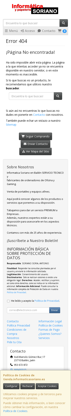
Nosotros (13, 338)
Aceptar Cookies (47, 386)
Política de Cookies (15, 411)
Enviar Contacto (37, 144)
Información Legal (50, 321)
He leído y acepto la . (35, 300)
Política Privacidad (18, 325)
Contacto (48, 31)
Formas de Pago (49, 329)
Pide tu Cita (14, 342)
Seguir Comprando (37, 136)
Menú (13, 31)
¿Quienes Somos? (49, 334)
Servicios (44, 338)
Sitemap (11, 124)
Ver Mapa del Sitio (37, 151)
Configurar (11, 386)
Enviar (54, 310)
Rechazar (27, 386)
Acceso (29, 31)
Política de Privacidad (16, 292)
